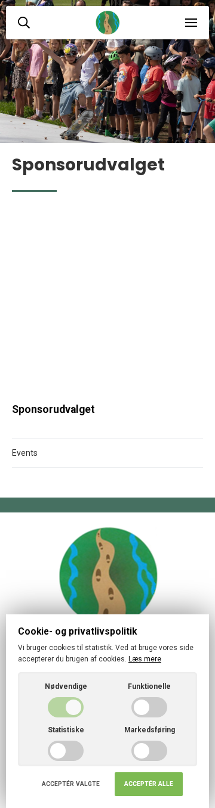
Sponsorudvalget (53, 409)
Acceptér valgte (71, 784)
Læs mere (144, 659)
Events (25, 453)
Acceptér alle (148, 784)
